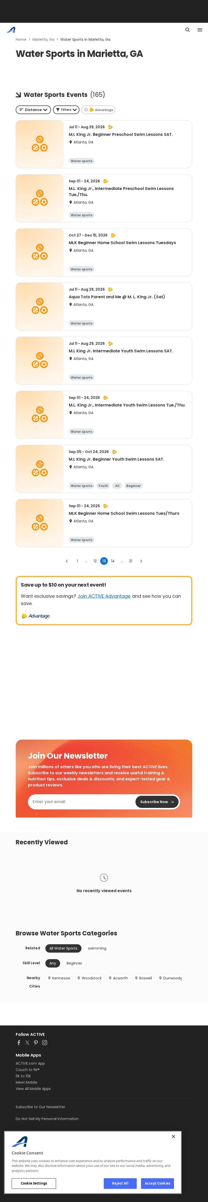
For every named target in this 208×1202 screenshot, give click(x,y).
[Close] (173, 1136)
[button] (66, 109)
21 (130, 561)
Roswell (145, 978)
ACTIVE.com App (30, 1063)
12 (95, 561)
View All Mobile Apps (33, 1088)
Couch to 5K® (28, 1069)
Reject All (120, 1183)
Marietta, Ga (43, 39)
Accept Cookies (157, 1183)
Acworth (120, 978)
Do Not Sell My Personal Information (47, 1118)
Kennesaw (61, 978)
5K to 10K (23, 1076)
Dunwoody (172, 978)
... (86, 561)
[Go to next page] (141, 561)
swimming (97, 948)
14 (113, 561)
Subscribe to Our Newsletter (40, 1106)
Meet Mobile (26, 1082)
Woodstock (92, 978)
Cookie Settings (34, 1183)
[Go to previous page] (67, 561)
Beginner (74, 963)
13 (104, 561)
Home (21, 39)
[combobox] (33, 109)
